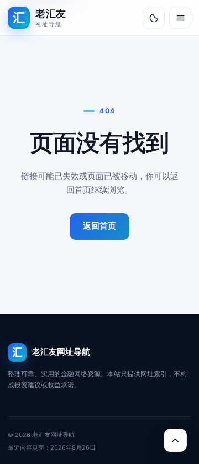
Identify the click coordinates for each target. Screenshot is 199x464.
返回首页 (99, 225)
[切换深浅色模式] (154, 18)
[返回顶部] (175, 440)
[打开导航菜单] (180, 18)
